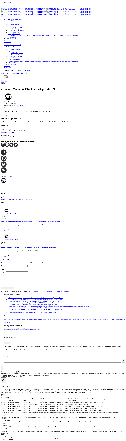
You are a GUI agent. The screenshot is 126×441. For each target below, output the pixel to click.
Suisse (105, 320)
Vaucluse (122, 320)
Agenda (3, 83)
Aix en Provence (11, 319)
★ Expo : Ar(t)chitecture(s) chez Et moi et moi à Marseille (16, 199)
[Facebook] (7, 145)
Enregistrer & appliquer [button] (7, 439)
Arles (25, 319)
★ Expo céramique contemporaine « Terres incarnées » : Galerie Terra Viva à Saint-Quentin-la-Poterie (30, 221)
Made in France (18, 320)
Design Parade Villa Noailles (62, 319)
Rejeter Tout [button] (18, 376)
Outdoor (57, 320)
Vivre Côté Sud (7, 322)
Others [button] (2, 434)
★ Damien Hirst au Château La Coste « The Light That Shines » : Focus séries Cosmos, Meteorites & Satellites (38, 311)
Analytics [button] (3, 423)
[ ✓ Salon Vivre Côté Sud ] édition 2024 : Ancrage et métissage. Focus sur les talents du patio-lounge (35, 299)
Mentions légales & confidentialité (69, 349)
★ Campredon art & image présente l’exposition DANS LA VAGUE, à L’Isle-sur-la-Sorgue (33, 303)
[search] (18, 371)
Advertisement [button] (5, 428)
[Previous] (1, 197)
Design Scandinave (72, 319)
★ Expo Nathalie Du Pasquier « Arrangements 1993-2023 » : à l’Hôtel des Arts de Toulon (32, 312)
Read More (4, 230)
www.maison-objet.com (7, 132)
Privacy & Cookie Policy (13, 73)
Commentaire (5, 285)
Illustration (113, 319)
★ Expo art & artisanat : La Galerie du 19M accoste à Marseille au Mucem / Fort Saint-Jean (32, 304)
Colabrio (10, 70)
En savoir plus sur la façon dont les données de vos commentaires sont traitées (50, 291)
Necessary (5, 396)
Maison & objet (30, 320)
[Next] (3, 197)
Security (3, 73)
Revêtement (94, 320)
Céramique (40, 319)
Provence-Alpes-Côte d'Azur (85, 320)
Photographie (77, 320)
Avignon (35, 319)
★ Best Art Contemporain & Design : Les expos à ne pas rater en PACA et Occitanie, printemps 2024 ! (35, 309)
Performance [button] (4, 418)
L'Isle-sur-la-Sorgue (119, 319)
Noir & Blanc (48, 320)
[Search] (6, 76)
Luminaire (10, 320)
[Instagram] (3, 145)
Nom (2, 266)
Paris (60, 320)
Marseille (35, 320)
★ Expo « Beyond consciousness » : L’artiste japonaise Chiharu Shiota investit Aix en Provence (28, 247)
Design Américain (45, 319)
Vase (119, 320)
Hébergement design (106, 319)
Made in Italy (24, 320)
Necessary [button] (3, 394)
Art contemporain (30, 319)
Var (117, 320)
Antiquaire (16, 319)
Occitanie (53, 320)
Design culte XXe (53, 319)
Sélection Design (110, 320)
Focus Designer (95, 319)
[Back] (2, 81)
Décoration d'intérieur (87, 319)
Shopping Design (100, 320)
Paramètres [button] (4, 376)
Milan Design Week (42, 320)
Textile (114, 320)
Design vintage (79, 319)
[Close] (2, 16)
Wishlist (12, 322)
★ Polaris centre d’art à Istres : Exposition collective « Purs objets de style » (28, 307)
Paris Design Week (65, 320)
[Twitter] (11, 145)
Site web (3, 272)
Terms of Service (25, 73)
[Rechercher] (123, 361)
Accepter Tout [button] (11, 376)
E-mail (3, 269)
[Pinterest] (16, 145)
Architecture (21, 319)
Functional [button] (3, 414)
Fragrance (100, 319)
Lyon (14, 320)
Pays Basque (71, 320)
